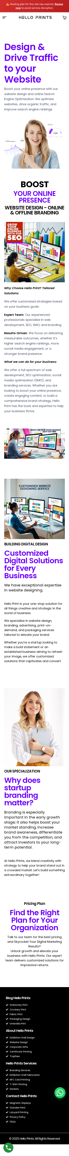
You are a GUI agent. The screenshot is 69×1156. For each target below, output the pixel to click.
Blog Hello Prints (18, 998)
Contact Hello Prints (21, 1096)
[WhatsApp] (59, 1092)
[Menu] (6, 18)
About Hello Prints (19, 1030)
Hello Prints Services (21, 1063)
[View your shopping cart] (64, 18)
